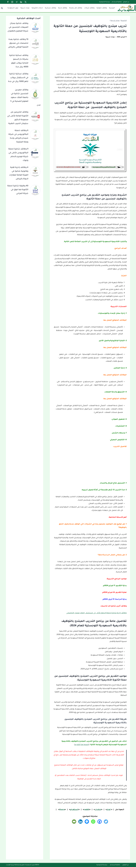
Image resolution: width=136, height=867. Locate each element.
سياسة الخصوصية (104, 2)
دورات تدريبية (25, 8)
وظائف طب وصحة (75, 8)
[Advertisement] (90, 57)
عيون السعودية (13, 8)
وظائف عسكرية (50, 8)
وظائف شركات (89, 8)
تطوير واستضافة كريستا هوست (15, 865)
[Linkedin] (21, 2)
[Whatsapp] (93, 821)
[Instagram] (12, 2)
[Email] (74, 821)
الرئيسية (112, 8)
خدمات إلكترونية (37, 8)
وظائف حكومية (102, 8)
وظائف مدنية (62, 8)
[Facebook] (8, 2)
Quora (62, 810)
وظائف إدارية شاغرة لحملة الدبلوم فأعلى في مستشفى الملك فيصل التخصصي (96, 613)
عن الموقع (126, 2)
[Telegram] (17, 2)
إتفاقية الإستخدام (117, 2)
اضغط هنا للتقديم (82, 745)
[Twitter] (25, 2)
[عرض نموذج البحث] (2, 8)
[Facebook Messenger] (87, 821)
